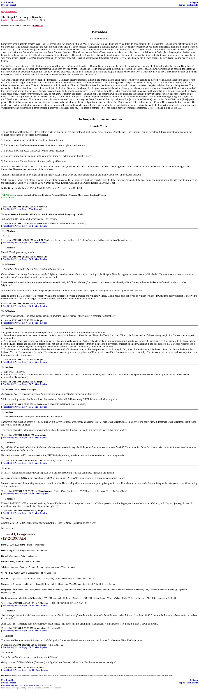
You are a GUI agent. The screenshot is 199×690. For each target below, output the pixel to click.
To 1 (31, 226)
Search (13, 5)
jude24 (40, 240)
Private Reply (20, 209)
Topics (182, 5)
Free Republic (7, 2)
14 (2, 603)
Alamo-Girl (42, 257)
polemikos (41, 628)
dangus (40, 320)
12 (2, 491)
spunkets (41, 435)
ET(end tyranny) (45, 491)
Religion (194, 2)
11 (2, 460)
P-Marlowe (42, 207)
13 (2, 511)
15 (2, 628)
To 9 (31, 463)
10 (2, 435)
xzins (39, 460)
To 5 (31, 362)
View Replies (35, 209)
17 (2, 667)
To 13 (31, 605)
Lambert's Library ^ (10, 20)
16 (2, 645)
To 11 (31, 494)
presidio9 (42, 645)
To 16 (31, 670)
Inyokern (41, 304)
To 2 (31, 242)
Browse (4, 5)
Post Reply (8, 209)
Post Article (192, 5)
